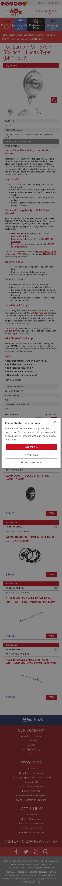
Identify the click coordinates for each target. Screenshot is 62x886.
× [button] (55, 422)
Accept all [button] (31, 447)
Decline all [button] (31, 455)
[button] (31, 462)
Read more (10, 439)
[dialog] (31, 443)
